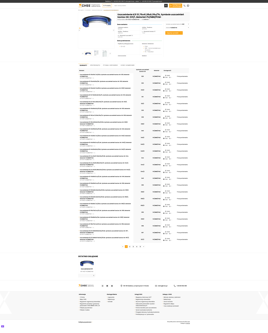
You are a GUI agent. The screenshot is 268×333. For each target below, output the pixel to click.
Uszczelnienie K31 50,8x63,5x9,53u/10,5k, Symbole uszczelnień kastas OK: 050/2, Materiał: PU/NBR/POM (104, 197)
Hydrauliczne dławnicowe (97, 10)
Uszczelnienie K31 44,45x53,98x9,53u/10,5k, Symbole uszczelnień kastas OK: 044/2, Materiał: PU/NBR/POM (105, 170)
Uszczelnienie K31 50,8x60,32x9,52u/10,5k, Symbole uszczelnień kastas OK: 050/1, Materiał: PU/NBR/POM (104, 191)
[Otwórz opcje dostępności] (2, 326)
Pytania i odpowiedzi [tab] (110, 65)
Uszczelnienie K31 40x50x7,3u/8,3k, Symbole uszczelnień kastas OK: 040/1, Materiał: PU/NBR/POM (105, 136)
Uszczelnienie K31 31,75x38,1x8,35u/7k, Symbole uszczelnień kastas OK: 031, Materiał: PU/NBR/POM (105, 96)
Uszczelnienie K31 (87, 269)
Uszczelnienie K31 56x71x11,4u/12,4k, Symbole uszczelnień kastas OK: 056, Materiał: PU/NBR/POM (105, 225)
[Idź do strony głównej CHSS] (86, 286)
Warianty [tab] (83, 65)
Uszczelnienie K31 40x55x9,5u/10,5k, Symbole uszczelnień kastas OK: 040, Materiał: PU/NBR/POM (105, 130)
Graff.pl (188, 323)
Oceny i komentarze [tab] (127, 65)
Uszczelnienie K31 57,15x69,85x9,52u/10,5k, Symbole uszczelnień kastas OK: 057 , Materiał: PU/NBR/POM (104, 231)
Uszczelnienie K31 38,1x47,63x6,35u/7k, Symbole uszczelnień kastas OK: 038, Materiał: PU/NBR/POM (106, 116)
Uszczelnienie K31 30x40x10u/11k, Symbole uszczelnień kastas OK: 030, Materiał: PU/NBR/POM (104, 82)
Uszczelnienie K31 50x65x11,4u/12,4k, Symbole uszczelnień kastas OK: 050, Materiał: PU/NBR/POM (105, 184)
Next (114, 30)
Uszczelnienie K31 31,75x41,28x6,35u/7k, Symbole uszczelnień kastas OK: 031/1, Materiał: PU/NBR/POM (103, 102)
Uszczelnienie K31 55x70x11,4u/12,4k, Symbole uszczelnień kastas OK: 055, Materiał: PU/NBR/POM (105, 211)
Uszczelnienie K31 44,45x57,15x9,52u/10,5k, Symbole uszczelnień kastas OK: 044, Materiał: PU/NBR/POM (104, 157)
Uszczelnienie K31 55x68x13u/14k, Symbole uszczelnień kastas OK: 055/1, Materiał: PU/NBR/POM (104, 218)
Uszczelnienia (88, 10)
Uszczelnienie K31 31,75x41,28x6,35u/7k (111, 10)
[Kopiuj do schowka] (161, 17)
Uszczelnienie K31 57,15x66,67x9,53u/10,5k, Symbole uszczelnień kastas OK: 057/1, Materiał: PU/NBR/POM (104, 238)
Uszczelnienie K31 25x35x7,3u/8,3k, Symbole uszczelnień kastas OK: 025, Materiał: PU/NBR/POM (104, 75)
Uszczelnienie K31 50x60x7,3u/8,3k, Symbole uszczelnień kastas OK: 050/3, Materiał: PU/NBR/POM (105, 204)
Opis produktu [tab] (95, 65)
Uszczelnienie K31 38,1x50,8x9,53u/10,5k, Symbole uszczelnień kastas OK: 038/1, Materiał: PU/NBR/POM (104, 123)
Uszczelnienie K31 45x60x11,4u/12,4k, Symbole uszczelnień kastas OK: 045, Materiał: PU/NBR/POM (105, 177)
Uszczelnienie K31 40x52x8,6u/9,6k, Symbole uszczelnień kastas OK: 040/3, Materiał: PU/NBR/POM (105, 150)
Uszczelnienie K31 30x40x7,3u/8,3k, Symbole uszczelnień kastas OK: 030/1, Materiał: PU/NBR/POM (105, 89)
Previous (79, 30)
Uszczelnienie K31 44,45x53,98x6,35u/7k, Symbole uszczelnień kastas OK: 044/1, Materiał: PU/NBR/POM (104, 164)
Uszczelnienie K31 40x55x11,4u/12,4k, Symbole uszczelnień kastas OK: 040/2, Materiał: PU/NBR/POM (106, 143)
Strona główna (81, 10)
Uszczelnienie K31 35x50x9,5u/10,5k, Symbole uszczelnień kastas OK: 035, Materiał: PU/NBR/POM (105, 109)
